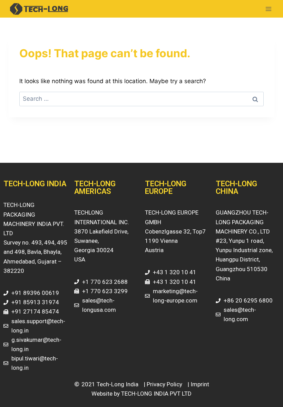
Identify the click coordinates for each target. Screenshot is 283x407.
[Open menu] (268, 8)
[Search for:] (141, 98)
